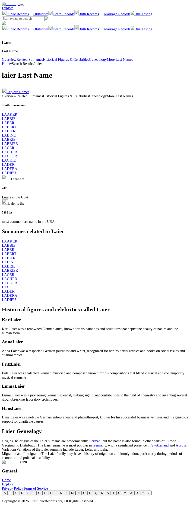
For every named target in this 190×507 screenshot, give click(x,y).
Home (6, 64)
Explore (7, 8)
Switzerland (160, 445)
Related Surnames (29, 59)
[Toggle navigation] (22, 5)
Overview (9, 59)
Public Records (17, 14)
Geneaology (98, 59)
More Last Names (120, 59)
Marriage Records (117, 14)
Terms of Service (35, 488)
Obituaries (40, 14)
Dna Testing (143, 14)
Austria (181, 445)
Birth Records (89, 14)
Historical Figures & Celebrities (66, 59)
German (95, 441)
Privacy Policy (12, 488)
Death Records (63, 14)
